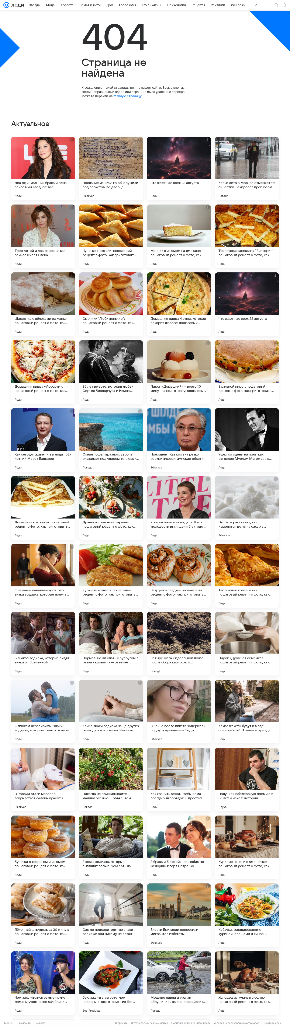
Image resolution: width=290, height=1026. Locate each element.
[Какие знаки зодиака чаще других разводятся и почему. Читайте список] (111, 711)
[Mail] (6, 5)
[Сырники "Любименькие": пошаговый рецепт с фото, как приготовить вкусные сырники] (111, 304)
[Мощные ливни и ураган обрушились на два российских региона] (179, 983)
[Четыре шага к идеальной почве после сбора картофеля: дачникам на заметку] (179, 644)
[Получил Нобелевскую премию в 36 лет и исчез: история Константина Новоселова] (247, 779)
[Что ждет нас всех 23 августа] (179, 168)
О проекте (121, 1023)
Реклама (40, 1023)
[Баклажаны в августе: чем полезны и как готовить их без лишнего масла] (111, 983)
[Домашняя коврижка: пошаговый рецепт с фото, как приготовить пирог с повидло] (43, 508)
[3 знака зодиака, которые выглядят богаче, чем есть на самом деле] (111, 847)
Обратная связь (272, 1023)
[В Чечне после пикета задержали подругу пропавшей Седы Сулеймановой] (179, 711)
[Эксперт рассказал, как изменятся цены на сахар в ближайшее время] (247, 508)
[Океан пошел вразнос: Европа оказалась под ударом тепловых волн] (111, 440)
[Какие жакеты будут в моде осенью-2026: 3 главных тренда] (247, 711)
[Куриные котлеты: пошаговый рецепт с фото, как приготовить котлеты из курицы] (111, 576)
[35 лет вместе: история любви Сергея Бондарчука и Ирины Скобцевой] (111, 372)
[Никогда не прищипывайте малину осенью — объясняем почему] (111, 779)
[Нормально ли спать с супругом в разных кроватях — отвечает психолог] (111, 644)
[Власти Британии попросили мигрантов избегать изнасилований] (179, 915)
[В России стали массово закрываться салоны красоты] (43, 779)
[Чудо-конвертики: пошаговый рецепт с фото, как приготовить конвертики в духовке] (111, 236)
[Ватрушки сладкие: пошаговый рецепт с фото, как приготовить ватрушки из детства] (179, 576)
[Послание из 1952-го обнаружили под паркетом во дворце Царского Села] (111, 168)
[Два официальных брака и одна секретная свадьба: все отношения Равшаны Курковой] (43, 168)
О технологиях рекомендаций (149, 1023)
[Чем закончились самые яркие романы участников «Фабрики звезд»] (43, 983)
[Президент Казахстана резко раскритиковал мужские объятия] (179, 440)
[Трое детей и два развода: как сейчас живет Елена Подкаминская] (43, 236)
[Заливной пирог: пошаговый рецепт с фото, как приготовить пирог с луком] (247, 372)
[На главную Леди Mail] (16, 5)
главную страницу (127, 96)
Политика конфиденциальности (190, 1023)
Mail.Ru (8, 1023)
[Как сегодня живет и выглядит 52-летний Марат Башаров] (43, 440)
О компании (24, 1023)
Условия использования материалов (236, 1023)
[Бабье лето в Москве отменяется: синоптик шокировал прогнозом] (247, 168)
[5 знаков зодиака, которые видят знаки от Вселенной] (43, 644)
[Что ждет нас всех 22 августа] (247, 304)
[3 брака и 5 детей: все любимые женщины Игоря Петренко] (179, 847)
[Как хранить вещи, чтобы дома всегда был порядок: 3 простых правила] (179, 779)
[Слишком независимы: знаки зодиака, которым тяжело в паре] (43, 711)
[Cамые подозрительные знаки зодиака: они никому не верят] (111, 915)
